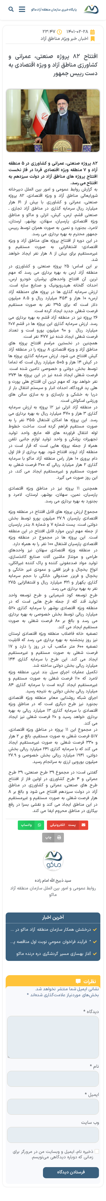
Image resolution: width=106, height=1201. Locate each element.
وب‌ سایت (90, 1123)
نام (94, 1066)
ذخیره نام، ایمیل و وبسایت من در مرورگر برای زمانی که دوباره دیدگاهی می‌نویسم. (53, 1154)
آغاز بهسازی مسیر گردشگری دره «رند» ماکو (53, 954)
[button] (11, 9)
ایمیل (92, 1095)
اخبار (83, 38)
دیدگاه (91, 1012)
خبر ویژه (69, 38)
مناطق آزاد (50, 38)
